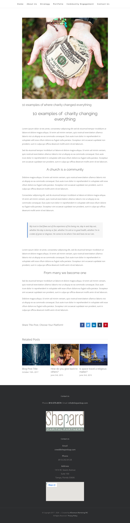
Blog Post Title (30, 368)
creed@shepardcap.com (65, 449)
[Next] (106, 360)
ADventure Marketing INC (78, 513)
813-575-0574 (54, 403)
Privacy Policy (72, 516)
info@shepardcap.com (78, 403)
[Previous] (24, 360)
